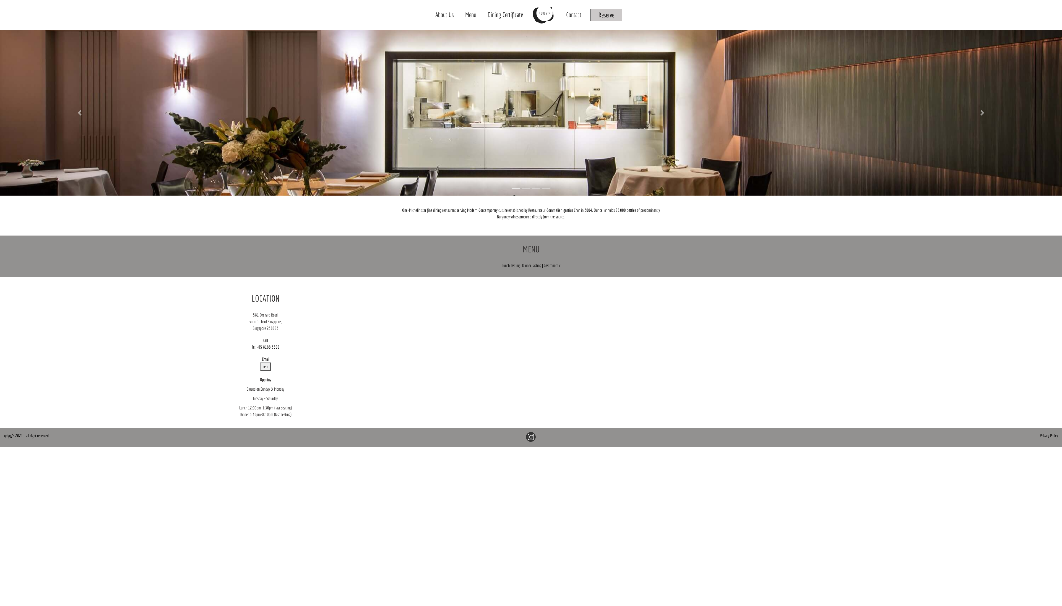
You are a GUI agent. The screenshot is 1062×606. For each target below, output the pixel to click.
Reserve (606, 15)
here (265, 366)
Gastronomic (552, 265)
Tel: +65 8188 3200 (265, 346)
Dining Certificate (505, 15)
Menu (470, 15)
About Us (444, 15)
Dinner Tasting (532, 265)
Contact (573, 15)
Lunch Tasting (511, 265)
